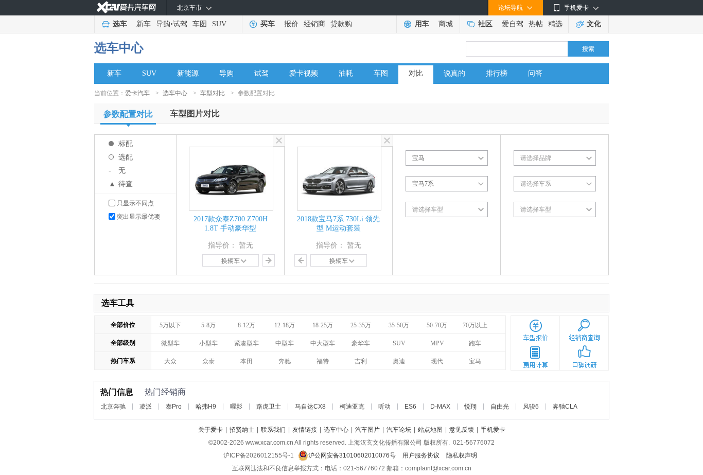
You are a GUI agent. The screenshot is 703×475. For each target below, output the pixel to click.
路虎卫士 (268, 406)
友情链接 (304, 429)
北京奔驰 (113, 406)
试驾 (180, 24)
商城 (445, 24)
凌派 (145, 406)
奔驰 (284, 361)
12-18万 (284, 325)
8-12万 (246, 325)
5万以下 (170, 325)
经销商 (314, 24)
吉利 (361, 361)
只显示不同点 (135, 203)
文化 (594, 24)
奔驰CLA (565, 406)
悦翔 (470, 406)
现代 (437, 361)
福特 (323, 361)
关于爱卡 (210, 429)
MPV (437, 343)
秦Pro (174, 406)
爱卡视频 (303, 73)
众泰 (208, 361)
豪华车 (360, 343)
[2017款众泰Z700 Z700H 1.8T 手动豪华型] (231, 151)
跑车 (475, 343)
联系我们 (273, 429)
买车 (267, 24)
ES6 (410, 406)
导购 (163, 24)
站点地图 (430, 429)
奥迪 (399, 361)
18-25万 (322, 325)
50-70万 (437, 325)
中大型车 (322, 343)
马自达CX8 (310, 406)
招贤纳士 (242, 429)
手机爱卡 (493, 429)
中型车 (284, 343)
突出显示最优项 (138, 216)
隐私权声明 (461, 455)
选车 (120, 24)
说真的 (454, 73)
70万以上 (475, 325)
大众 (170, 361)
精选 (555, 24)
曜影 (236, 406)
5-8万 (208, 325)
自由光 (499, 406)
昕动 (384, 406)
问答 (535, 73)
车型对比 (212, 93)
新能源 (188, 73)
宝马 (475, 361)
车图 (199, 24)
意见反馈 (461, 429)
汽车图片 (367, 429)
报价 (291, 24)
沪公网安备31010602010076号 (352, 455)
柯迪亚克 (352, 406)
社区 (485, 24)
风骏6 (531, 406)
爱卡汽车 (137, 93)
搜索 (588, 48)
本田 (246, 361)
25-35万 (360, 325)
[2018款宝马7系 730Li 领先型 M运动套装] (339, 151)
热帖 (536, 24)
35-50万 (399, 325)
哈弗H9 (206, 406)
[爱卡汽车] (126, 7)
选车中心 (119, 48)
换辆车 (230, 261)
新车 (143, 24)
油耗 (346, 73)
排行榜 (496, 73)
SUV (219, 24)
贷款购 (341, 24)
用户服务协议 (421, 455)
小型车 (208, 343)
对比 (416, 73)
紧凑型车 (246, 343)
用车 (422, 24)
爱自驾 (512, 24)
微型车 (170, 343)
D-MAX (440, 406)
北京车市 (189, 7)
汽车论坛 (398, 429)
